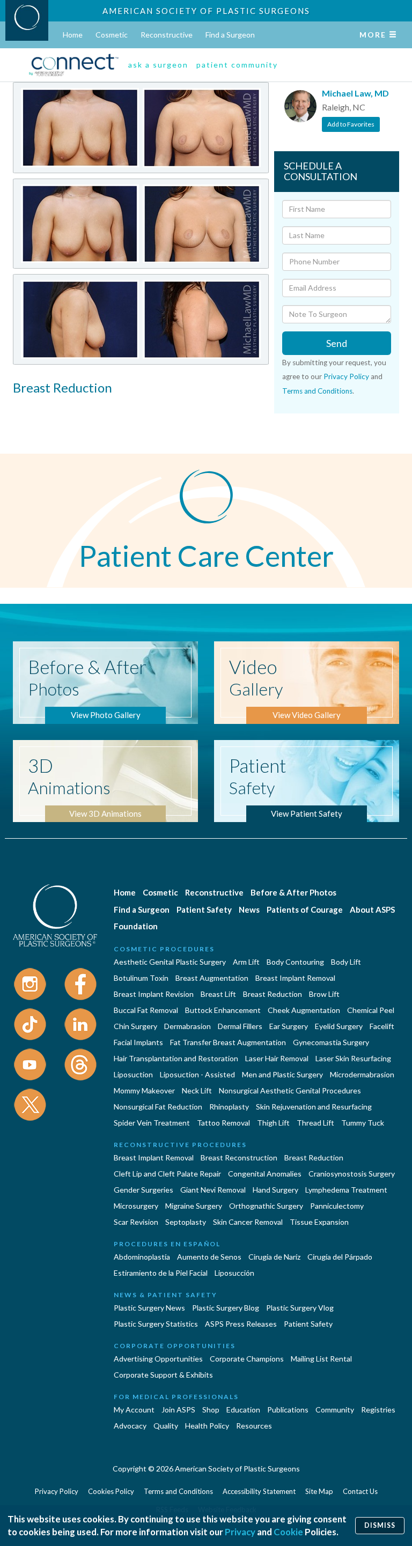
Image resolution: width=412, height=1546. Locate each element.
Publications (287, 1409)
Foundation (136, 926)
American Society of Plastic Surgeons (206, 11)
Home (73, 34)
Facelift (382, 1026)
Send (336, 343)
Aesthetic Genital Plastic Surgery (170, 961)
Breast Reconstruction (239, 1157)
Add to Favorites (350, 124)
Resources (254, 1425)
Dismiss (379, 1525)
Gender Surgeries (143, 1189)
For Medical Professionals (176, 1397)
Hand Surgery (275, 1189)
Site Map (319, 1491)
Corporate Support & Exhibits (163, 1374)
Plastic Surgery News (149, 1307)
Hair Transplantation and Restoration (176, 1058)
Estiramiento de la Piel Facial (161, 1272)
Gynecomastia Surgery (331, 1042)
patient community (237, 64)
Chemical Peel (370, 1010)
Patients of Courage (305, 909)
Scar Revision (136, 1221)
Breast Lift (218, 993)
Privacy (240, 1531)
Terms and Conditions (317, 391)
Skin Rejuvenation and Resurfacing (314, 1106)
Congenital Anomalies (264, 1173)
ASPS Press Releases (241, 1323)
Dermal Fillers (240, 1026)
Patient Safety (204, 909)
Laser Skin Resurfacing (353, 1058)
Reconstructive (167, 34)
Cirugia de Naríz (274, 1256)
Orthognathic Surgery (266, 1205)
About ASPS (372, 909)
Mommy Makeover (144, 1090)
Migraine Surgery (193, 1205)
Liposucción (234, 1272)
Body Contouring (295, 961)
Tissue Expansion (319, 1221)
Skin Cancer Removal (248, 1221)
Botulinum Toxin (141, 977)
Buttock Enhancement (223, 1010)
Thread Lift (315, 1122)
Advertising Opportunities (158, 1358)
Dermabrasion (187, 1026)
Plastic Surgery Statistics (156, 1323)
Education (243, 1409)
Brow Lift (324, 993)
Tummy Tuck (362, 1122)
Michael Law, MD (355, 93)
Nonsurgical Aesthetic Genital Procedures (290, 1090)
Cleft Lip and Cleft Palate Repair (167, 1173)
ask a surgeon (158, 64)
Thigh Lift (273, 1122)
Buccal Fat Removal (146, 1010)
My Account (134, 1409)
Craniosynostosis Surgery (351, 1173)
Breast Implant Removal (295, 977)
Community (334, 1409)
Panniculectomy (337, 1205)
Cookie (288, 1531)
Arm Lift (246, 961)
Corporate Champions (247, 1358)
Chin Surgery (135, 1026)
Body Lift (346, 961)
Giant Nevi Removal (213, 1189)
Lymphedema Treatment (346, 1189)
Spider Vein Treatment (152, 1122)
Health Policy (207, 1425)
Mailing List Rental (321, 1358)
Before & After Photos (293, 892)
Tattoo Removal (223, 1122)
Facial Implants (138, 1042)
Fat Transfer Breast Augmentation (228, 1042)
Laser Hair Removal (276, 1058)
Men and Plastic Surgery (282, 1074)
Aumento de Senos (209, 1256)
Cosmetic (111, 34)
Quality (165, 1425)
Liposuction (133, 1074)
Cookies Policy (111, 1491)
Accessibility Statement (259, 1491)
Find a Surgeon (230, 34)
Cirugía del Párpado (339, 1256)
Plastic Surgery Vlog (300, 1307)
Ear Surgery (288, 1026)
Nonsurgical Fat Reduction (158, 1106)
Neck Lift (197, 1090)
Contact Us (360, 1491)
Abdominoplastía (142, 1256)
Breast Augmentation (211, 977)
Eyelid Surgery (339, 1026)
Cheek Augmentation (304, 1010)
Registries (378, 1409)
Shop (210, 1409)
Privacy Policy (346, 376)
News (249, 909)
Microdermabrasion (362, 1074)
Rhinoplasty (229, 1106)
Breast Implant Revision (154, 993)
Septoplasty (185, 1221)
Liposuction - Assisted (197, 1074)
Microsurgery (136, 1205)
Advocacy (130, 1425)
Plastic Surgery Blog (225, 1307)
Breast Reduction (272, 993)
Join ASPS (178, 1409)
